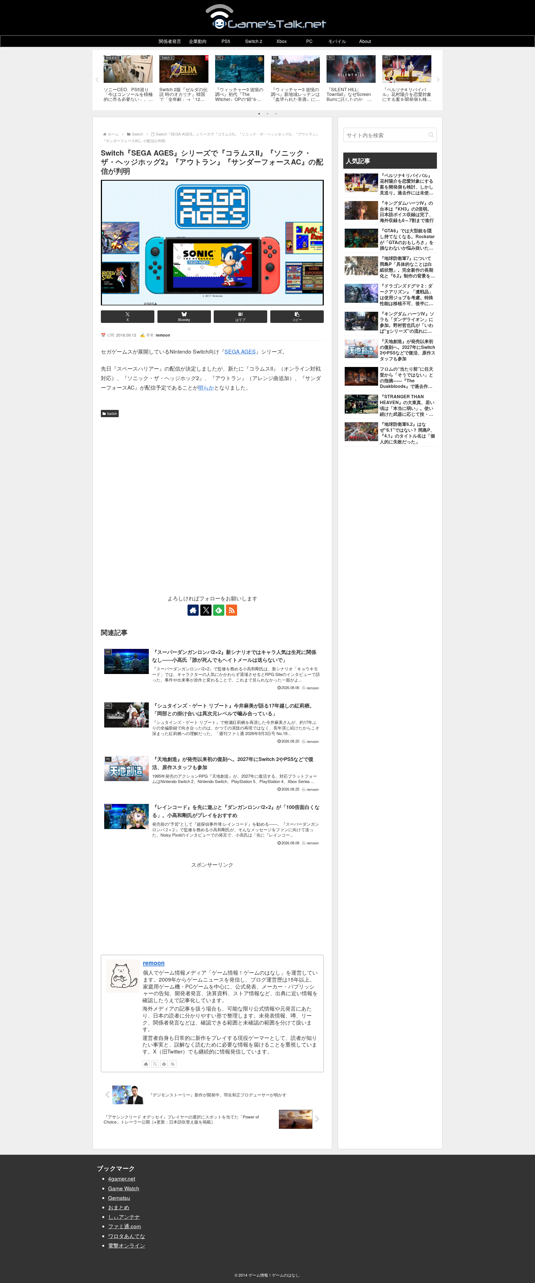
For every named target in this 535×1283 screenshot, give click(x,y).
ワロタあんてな (126, 1235)
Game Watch (123, 1188)
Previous (96, 80)
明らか (206, 387)
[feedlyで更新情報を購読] (218, 610)
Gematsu (119, 1197)
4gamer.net (121, 1178)
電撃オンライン (126, 1245)
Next (438, 80)
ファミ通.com (124, 1226)
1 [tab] (259, 114)
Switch (112, 413)
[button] (297, 316)
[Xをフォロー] (205, 610)
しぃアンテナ (124, 1216)
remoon (154, 962)
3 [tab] (276, 114)
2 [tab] (267, 114)
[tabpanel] (128, 79)
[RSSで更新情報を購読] (231, 610)
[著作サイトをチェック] (193, 610)
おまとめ (118, 1207)
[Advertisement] (212, 461)
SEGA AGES (240, 351)
